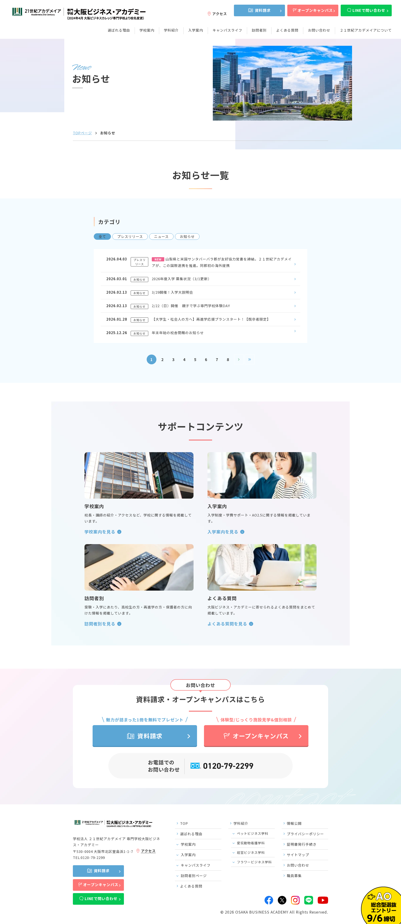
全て (102, 236)
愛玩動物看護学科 (251, 843)
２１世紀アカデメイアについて (366, 30)
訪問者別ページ (194, 875)
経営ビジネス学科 (251, 852)
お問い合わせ (319, 30)
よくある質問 (287, 30)
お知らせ (187, 236)
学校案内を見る (99, 532)
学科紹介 (171, 30)
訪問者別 (259, 30)
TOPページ (82, 132)
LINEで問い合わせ (368, 10)
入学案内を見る (222, 532)
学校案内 (146, 30)
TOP (184, 823)
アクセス (219, 13)
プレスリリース (130, 236)
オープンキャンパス (315, 10)
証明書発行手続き (302, 844)
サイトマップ (298, 854)
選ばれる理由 (119, 30)
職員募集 (294, 875)
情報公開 (294, 823)
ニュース (161, 236)
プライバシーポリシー (305, 833)
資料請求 (263, 10)
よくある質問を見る (227, 624)
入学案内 (195, 30)
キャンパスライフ (227, 30)
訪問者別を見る (99, 624)
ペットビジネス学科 (252, 833)
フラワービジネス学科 (254, 862)
